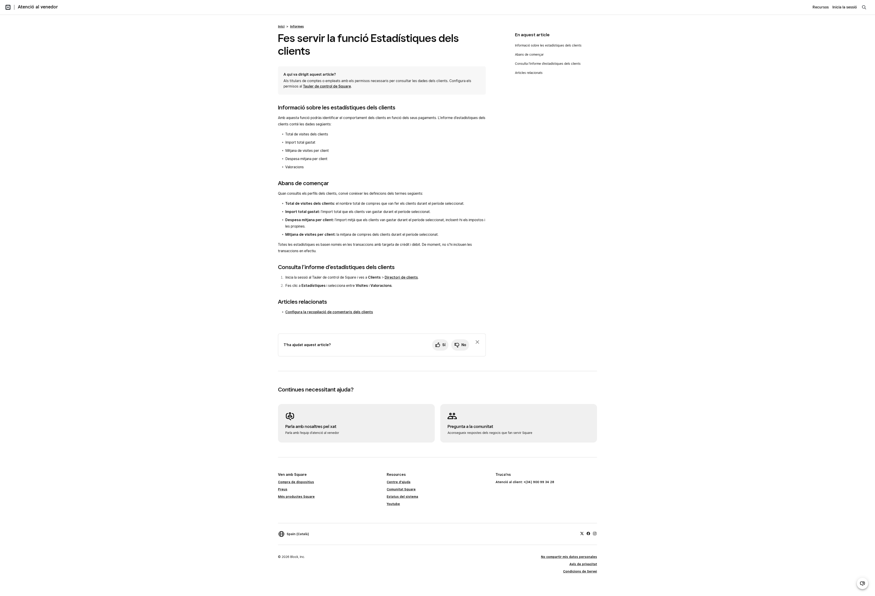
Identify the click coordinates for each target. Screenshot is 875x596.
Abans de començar (529, 54)
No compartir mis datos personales (569, 557)
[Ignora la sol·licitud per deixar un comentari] (477, 342)
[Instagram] (594, 533)
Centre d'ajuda (398, 482)
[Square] (7, 7)
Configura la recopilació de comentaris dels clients (329, 312)
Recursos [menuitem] (821, 7)
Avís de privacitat (583, 564)
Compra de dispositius (296, 482)
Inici (281, 26)
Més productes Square (296, 496)
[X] (582, 533)
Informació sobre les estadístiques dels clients (548, 45)
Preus (282, 489)
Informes (297, 26)
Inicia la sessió (844, 7)
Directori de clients (401, 277)
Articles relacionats (529, 73)
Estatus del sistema (402, 496)
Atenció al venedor (38, 7)
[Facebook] (588, 533)
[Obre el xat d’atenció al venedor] (862, 583)
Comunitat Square (401, 489)
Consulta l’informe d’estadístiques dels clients (548, 63)
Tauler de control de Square (327, 86)
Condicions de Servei (580, 571)
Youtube (393, 504)
